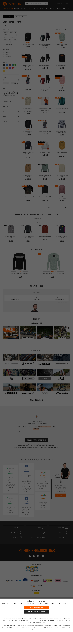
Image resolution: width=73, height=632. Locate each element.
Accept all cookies (35, 607)
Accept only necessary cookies (36, 612)
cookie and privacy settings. (58, 603)
